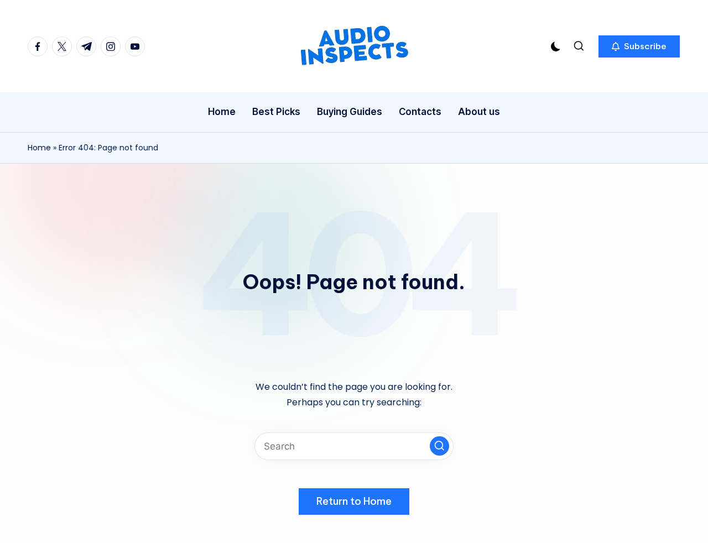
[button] (639, 46)
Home (39, 147)
